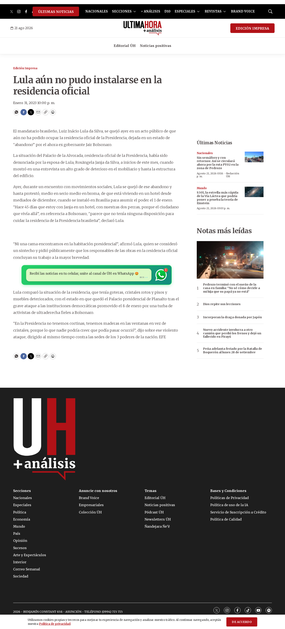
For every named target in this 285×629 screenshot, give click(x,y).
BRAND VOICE (243, 11)
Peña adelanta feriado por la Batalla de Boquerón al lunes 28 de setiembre (232, 350)
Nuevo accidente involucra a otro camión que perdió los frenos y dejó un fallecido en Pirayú (232, 333)
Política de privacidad (55, 624)
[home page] (143, 28)
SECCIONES (122, 11)
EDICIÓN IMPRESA (252, 28)
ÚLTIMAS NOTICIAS (56, 12)
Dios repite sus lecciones (222, 304)
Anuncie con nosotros (98, 491)
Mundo (202, 188)
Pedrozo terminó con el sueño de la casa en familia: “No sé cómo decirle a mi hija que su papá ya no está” (231, 288)
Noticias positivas (155, 46)
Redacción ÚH (232, 175)
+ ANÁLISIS (150, 11)
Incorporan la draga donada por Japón (232, 317)
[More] (135, 11)
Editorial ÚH (125, 46)
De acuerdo (242, 622)
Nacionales (205, 153)
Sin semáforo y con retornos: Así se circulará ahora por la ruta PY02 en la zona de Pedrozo (217, 163)
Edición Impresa (25, 68)
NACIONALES (96, 11)
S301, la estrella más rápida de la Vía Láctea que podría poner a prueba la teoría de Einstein (217, 198)
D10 (167, 11)
